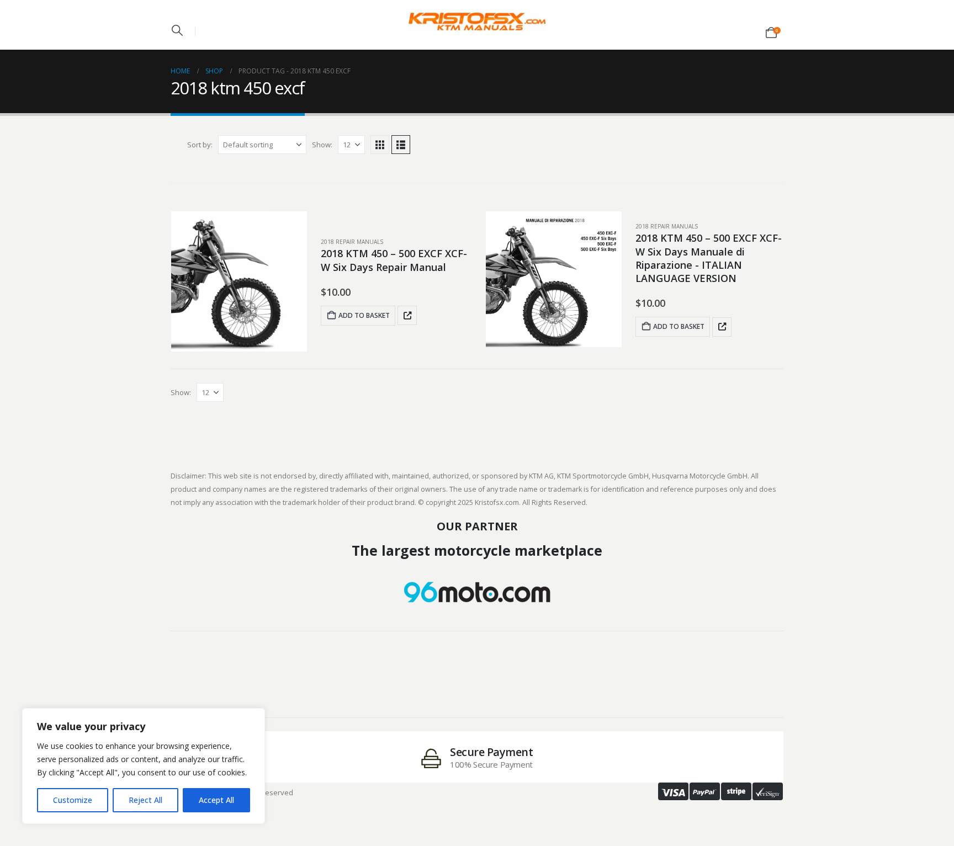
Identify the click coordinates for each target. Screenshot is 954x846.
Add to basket (364, 315)
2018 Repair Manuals (352, 242)
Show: (322, 145)
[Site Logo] (477, 21)
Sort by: (200, 145)
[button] (177, 30)
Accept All (216, 800)
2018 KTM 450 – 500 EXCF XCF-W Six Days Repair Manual (394, 260)
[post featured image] (239, 281)
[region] (143, 766)
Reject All (145, 800)
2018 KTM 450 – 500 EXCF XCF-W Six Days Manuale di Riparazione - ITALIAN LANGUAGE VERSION (708, 258)
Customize (72, 800)
